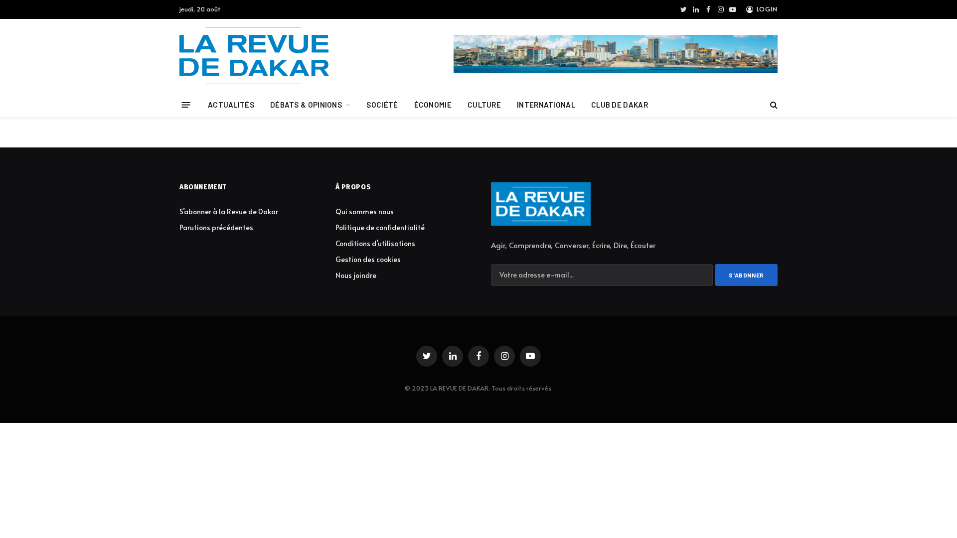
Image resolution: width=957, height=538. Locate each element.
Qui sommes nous (364, 211)
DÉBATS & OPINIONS (306, 104)
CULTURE (484, 104)
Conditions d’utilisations (375, 243)
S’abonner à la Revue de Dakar (228, 211)
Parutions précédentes (216, 227)
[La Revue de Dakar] (254, 55)
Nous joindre (355, 275)
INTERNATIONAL (546, 104)
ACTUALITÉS (231, 104)
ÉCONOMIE (433, 104)
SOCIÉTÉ (382, 104)
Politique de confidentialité (380, 227)
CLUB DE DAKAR (619, 104)
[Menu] (186, 104)
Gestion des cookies (368, 259)
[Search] (773, 105)
